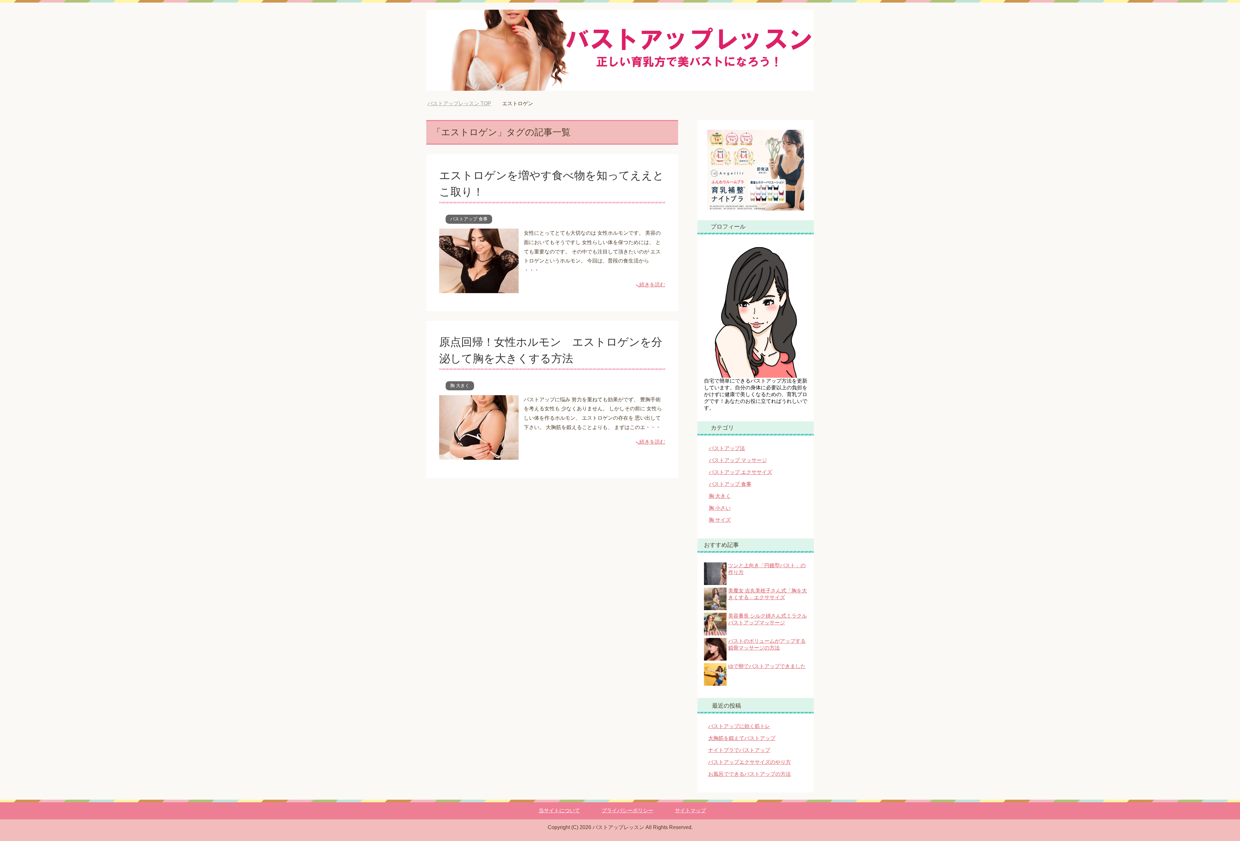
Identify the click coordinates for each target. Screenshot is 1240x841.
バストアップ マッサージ (738, 460)
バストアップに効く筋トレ (739, 726)
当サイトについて (559, 810)
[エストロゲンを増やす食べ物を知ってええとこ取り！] (479, 288)
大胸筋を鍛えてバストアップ (741, 738)
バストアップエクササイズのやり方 (749, 762)
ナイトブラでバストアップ (739, 750)
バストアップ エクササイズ (740, 472)
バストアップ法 (727, 448)
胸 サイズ (720, 520)
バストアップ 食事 (469, 218)
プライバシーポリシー (627, 810)
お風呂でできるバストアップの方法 (749, 774)
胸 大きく (460, 385)
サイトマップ (690, 810)
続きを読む (652, 284)
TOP (464, 103)
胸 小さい (720, 508)
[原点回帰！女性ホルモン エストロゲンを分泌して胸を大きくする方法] (479, 454)
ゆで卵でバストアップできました (767, 666)
